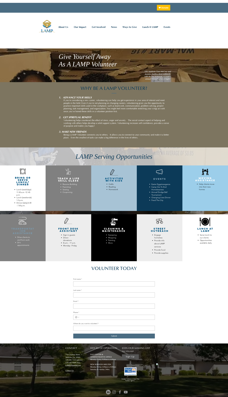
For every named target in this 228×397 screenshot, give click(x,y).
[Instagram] (114, 392)
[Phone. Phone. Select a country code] (77, 317)
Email (75, 301)
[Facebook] (120, 392)
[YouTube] (125, 392)
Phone (76, 312)
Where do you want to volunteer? (86, 324)
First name (77, 279)
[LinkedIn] (108, 392)
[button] (63, 27)
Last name (77, 290)
